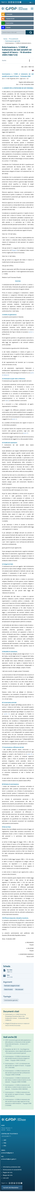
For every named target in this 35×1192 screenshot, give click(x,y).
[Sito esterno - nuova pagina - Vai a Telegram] (17, 1183)
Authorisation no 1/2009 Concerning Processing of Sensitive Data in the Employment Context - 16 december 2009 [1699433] (16, 1017)
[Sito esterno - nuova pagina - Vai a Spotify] (21, 1183)
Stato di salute (8, 989)
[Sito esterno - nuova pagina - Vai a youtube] (14, 1183)
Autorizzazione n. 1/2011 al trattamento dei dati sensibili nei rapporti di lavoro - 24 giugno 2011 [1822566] (18, 1065)
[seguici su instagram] (11, 2)
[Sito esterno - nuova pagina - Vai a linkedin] (9, 1183)
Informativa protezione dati (11, 1167)
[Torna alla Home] (14, 8)
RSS (5, 1146)
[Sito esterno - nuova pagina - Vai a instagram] (12, 1183)
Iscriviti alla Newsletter (10, 1188)
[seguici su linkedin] (9, 2)
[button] (29, 61)
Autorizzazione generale (12, 41)
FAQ (5, 1143)
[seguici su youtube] (13, 2)
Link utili (6, 1178)
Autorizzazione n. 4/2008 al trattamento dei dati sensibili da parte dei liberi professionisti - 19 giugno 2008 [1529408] (18, 1073)
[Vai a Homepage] (14, 1120)
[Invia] (30, 32)
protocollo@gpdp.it (7, 1153)
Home (5, 39)
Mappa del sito (7, 1175)
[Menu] (32, 8)
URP (5, 1140)
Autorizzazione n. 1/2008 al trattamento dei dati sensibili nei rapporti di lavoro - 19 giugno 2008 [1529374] (18, 1094)
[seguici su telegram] (16, 2)
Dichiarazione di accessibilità (12, 1170)
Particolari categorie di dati (11, 986)
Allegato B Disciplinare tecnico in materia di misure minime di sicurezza (17, 1024)
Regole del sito (7, 1172)
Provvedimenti (13, 39)
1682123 (9, 972)
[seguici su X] (18, 2)
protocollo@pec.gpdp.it (8, 1159)
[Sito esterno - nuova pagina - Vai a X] (19, 1183)
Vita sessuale (19, 989)
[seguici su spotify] (20, 2)
